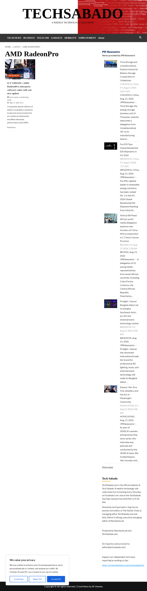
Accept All (56, 579)
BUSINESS (29, 38)
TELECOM (43, 38)
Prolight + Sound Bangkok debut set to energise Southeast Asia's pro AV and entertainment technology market (129, 312)
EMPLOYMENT (87, 38)
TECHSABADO (73, 13)
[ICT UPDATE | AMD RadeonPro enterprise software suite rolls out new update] (20, 69)
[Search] (140, 37)
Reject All (37, 579)
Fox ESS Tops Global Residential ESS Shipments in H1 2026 (129, 150)
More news (107, 467)
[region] (37, 570)
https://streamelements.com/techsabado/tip (123, 565)
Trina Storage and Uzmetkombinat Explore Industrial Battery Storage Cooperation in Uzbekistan (129, 71)
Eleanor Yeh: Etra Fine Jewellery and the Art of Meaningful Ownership (129, 394)
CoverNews (83, 586)
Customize (18, 579)
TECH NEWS (14, 38)
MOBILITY (70, 38)
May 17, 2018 (14, 103)
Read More (11, 127)
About (101, 38)
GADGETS (56, 38)
